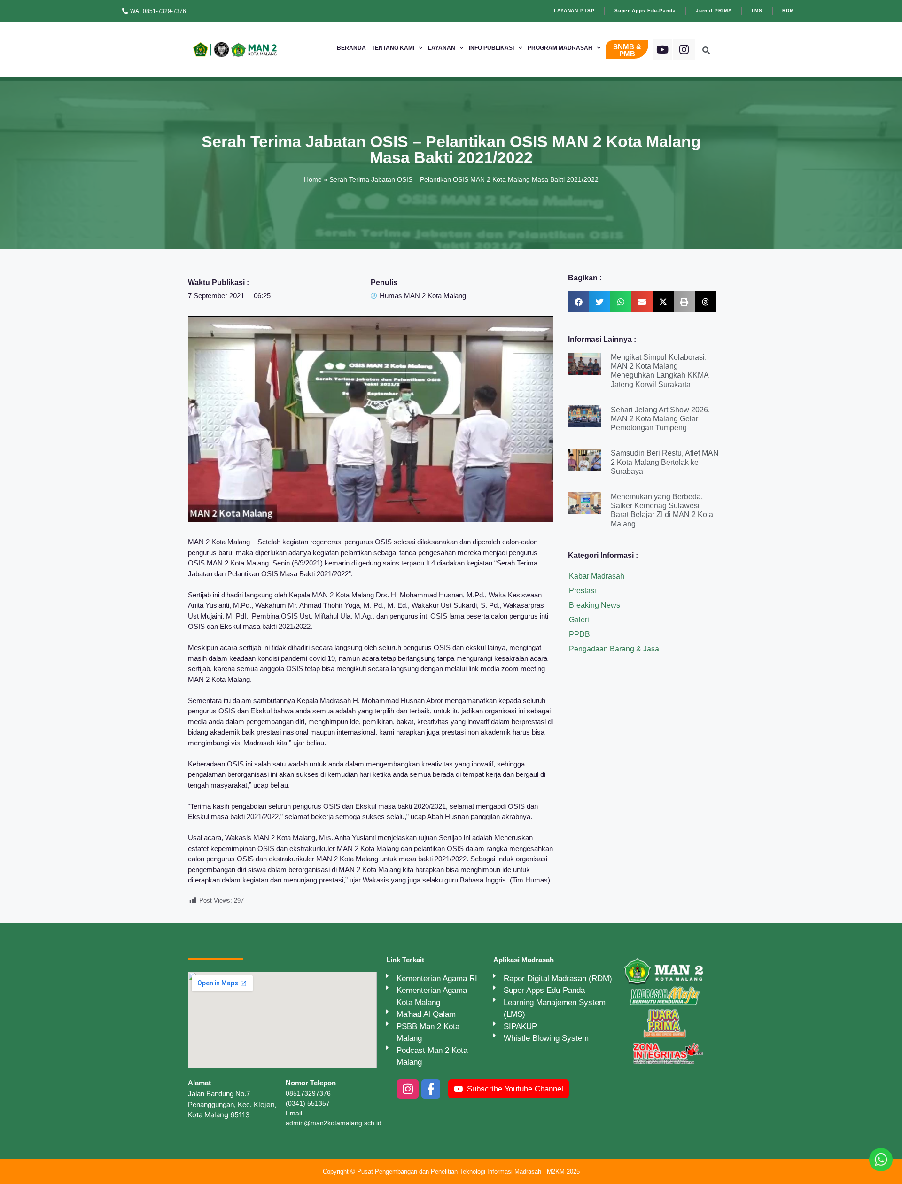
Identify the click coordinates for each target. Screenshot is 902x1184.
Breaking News (594, 605)
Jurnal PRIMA (714, 10)
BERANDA (351, 48)
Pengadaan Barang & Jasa (614, 649)
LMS (757, 10)
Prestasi (582, 591)
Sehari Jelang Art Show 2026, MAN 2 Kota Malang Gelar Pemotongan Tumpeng (660, 419)
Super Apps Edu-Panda (645, 10)
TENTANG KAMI (393, 48)
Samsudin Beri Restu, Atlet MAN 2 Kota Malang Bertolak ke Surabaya (665, 462)
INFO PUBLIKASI (491, 48)
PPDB (579, 634)
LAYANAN (441, 48)
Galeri (579, 620)
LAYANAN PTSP (574, 10)
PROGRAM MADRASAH (560, 48)
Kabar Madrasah (596, 576)
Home (313, 179)
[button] (578, 301)
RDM (788, 10)
